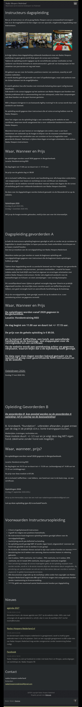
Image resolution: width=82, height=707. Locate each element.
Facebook (11, 651)
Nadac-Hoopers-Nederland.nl (21, 628)
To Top (75, 701)
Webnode (48, 695)
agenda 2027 (13, 608)
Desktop (17, 701)
